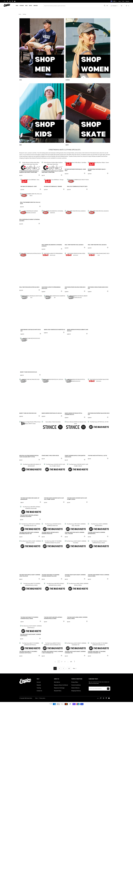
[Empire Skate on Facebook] (7, 1)
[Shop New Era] (23, 423)
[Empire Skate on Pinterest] (12, 1)
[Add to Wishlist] (39, 175)
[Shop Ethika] (30, 167)
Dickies (75, 156)
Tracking (39, 687)
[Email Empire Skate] (4, 1)
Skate (30, 5)
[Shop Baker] (24, 297)
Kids (26, 5)
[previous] (45, 309)
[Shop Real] (71, 181)
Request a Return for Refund (61, 685)
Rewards (127, 1)
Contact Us (39, 690)
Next (74, 668)
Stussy (84, 156)
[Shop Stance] (52, 427)
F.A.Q (123, 1)
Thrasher (71, 156)
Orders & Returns (75, 687)
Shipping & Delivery (76, 690)
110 (71, 661)
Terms (36, 698)
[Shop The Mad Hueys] (98, 427)
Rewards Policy (57, 690)
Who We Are (57, 682)
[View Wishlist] (121, 6)
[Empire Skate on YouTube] (14, 1)
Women (22, 5)
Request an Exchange (59, 687)
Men (17, 5)
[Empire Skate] (7, 5)
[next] (84, 163)
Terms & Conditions (76, 685)
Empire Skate (29, 698)
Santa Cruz (80, 156)
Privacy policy (42, 698)
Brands (36, 5)
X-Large (89, 156)
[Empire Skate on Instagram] (10, 1)
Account (39, 682)
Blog (120, 1)
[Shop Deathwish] (45, 255)
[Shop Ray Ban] (68, 164)
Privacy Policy (74, 682)
